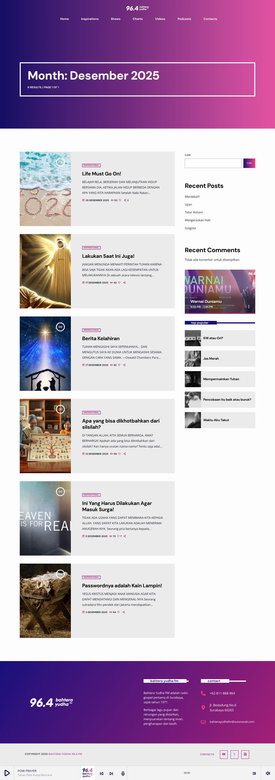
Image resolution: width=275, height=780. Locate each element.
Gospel (196, 294)
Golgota (190, 228)
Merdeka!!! (192, 197)
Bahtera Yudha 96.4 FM (65, 754)
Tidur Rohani (194, 212)
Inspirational (91, 165)
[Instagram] (245, 754)
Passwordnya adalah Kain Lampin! (122, 585)
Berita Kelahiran (101, 338)
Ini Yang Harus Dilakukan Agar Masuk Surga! (117, 506)
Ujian (188, 205)
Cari (188, 155)
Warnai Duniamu (206, 301)
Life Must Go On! (101, 173)
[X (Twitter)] (235, 754)
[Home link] (137, 8)
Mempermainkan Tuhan (221, 379)
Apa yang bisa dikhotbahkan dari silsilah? (120, 424)
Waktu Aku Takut (216, 420)
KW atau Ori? (213, 338)
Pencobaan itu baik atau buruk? (227, 399)
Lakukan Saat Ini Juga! (108, 256)
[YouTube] (224, 754)
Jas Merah (211, 358)
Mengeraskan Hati (197, 220)
